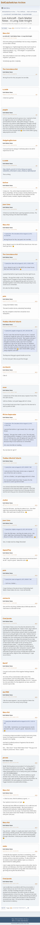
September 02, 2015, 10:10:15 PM (10, 827)
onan (5, 387)
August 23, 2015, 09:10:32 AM (11, 505)
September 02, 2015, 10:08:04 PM (10, 795)
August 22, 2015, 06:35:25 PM (10, 114)
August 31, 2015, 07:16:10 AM (10, 697)
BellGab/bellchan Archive (13, 2)
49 (30, 28)
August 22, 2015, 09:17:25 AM (10, 38)
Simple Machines (24, 920)
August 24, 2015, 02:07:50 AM (10, 575)
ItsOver (5, 183)
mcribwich (7, 367)
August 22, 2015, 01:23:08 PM (10, 74)
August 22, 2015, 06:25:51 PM (10, 94)
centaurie (6, 598)
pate (4, 296)
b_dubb (5, 89)
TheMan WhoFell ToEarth (12, 322)
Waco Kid (6, 33)
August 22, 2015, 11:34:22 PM (10, 259)
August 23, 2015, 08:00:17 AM (10, 392)
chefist (5, 500)
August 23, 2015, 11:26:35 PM (10, 525)
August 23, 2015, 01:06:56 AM (10, 301)
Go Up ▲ (26, 919)
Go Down (4, 28)
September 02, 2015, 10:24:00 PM (10, 851)
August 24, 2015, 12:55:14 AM (10, 555)
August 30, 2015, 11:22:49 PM (10, 623)
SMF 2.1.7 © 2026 (16, 920)
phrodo (5, 758)
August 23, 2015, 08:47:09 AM (10, 463)
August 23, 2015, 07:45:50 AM (10, 326)
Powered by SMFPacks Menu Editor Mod (20, 923)
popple (5, 110)
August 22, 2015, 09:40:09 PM (10, 165)
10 (25, 28)
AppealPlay (7, 550)
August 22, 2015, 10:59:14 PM (10, 229)
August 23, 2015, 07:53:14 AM (10, 372)
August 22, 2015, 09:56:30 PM (10, 209)
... (28, 28)
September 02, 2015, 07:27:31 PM (10, 762)
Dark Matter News (8, 72)
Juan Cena (6, 204)
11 (27, 28)
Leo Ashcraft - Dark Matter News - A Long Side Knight (17, 36)
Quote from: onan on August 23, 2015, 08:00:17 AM (18, 467)
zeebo (5, 846)
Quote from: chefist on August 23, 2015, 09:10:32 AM (18, 529)
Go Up (3, 908)
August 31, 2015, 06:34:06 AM (10, 668)
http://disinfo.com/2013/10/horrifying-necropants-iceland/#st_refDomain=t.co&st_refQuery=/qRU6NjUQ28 (19, 170)
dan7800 (6, 692)
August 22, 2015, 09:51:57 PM (10, 187)
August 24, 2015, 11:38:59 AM (10, 603)
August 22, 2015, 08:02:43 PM (10, 145)
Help (13, 919)
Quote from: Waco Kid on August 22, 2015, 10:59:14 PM (19, 263)
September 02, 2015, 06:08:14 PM (10, 717)
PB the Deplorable (9, 414)
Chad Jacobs (7, 618)
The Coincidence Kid (10, 69)
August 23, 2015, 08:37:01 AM (10, 419)
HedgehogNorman (9, 140)
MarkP (5, 663)
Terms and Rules (19, 919)
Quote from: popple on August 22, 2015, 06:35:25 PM (18, 331)
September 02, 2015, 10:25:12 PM (10, 883)
